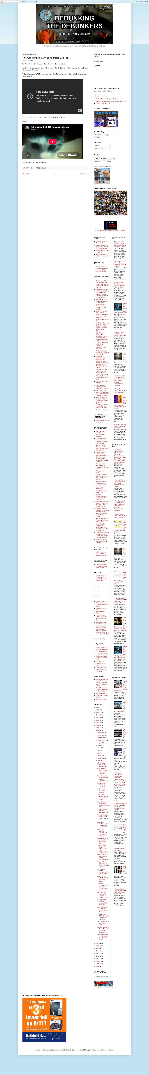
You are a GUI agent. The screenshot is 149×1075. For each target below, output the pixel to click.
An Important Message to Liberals (101, 790)
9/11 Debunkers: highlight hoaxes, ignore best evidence (102, 386)
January (100, 761)
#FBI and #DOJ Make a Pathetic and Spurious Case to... (103, 771)
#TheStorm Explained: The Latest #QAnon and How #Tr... (102, 825)
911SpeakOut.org (101, 667)
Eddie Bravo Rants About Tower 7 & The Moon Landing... (103, 930)
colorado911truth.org (102, 654)
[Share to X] (41, 168)
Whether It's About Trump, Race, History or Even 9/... (102, 817)
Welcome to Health (101, 699)
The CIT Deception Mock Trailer (101, 491)
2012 (97, 956)
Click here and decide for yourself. (102, 421)
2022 (97, 720)
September (101, 740)
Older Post (84, 174)
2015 (97, 948)
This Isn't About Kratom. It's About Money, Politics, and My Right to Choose (120, 244)
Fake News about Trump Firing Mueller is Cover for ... (103, 804)
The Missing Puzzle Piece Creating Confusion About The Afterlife (102, 604)
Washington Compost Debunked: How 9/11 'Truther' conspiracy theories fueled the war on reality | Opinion (102, 327)
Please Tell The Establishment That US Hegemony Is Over (101, 618)
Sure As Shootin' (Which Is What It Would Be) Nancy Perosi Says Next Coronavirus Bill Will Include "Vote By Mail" (102, 630)
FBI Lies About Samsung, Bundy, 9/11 (101, 764)
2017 (97, 943)
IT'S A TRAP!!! (125, 868)
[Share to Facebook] (43, 168)
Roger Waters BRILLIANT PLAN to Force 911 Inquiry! (120, 390)
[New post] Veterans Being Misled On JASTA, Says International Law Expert (120, 483)
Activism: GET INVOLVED (125, 752)
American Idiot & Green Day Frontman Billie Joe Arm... (102, 909)
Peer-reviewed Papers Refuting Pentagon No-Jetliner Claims (102, 466)
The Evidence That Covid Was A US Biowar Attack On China (101, 611)
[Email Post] (32, 167)
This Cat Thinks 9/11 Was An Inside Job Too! (102, 810)
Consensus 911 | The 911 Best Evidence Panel (102, 657)
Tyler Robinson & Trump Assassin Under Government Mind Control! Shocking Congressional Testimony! (119, 380)
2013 (97, 953)
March (100, 755)
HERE (96, 56)
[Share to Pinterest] (45, 168)
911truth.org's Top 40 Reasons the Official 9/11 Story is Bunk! (102, 246)
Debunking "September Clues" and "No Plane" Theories (101, 497)
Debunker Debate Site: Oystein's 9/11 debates (101, 541)
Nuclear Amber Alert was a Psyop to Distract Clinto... (102, 895)
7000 (97, 707)
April (99, 753)
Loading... (97, 586)
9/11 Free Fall (100, 661)
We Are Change (100, 693)
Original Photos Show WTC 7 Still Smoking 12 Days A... (103, 864)
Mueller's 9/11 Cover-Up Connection (101, 785)
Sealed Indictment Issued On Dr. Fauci (101, 623)
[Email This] (37, 168)
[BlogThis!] (39, 168)
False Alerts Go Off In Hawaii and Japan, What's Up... (102, 841)
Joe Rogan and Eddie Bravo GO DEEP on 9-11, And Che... (103, 917)
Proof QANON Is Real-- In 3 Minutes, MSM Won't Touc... (102, 902)
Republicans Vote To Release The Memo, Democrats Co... (103, 778)
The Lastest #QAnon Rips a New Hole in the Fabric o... (103, 797)
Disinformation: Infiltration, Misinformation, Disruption (100, 434)
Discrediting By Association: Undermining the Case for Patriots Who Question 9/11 (102, 527)
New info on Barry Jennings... (119, 849)
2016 (97, 946)
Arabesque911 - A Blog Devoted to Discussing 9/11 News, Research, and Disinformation (102, 447)
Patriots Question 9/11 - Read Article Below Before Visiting (102, 520)
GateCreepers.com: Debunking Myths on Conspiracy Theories (102, 399)
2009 (97, 964)
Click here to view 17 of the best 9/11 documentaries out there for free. (102, 578)
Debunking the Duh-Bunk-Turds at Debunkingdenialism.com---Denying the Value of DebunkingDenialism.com (102, 316)
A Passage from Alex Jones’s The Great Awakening (120, 426)
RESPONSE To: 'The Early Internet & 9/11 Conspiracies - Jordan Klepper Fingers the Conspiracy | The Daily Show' (102, 304)
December (101, 732)
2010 (97, 961)
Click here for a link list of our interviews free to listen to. (101, 566)
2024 (97, 715)
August (100, 743)
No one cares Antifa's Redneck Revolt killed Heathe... (103, 871)
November (101, 735)
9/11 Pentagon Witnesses (100, 487)
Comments (100, 149)
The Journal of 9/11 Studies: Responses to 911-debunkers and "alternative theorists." (102, 393)
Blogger (111, 1050)
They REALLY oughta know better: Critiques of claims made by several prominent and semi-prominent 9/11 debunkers (102, 293)
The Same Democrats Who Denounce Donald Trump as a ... (103, 887)
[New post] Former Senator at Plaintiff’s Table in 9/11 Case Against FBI (120, 600)
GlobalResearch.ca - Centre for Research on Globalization (102, 689)
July (99, 745)
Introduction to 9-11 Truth (103, 103)
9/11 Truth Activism (101, 651)
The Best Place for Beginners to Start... (107, 99)
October (100, 738)
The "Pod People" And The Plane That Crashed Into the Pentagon (102, 477)
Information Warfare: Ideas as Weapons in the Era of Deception (102, 440)
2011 (97, 958)
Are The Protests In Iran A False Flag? (103, 923)
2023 (97, 717)
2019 (97, 728)
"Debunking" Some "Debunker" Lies (101, 242)
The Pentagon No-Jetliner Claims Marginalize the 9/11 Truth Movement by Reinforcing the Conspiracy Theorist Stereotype (102, 456)
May (99, 750)
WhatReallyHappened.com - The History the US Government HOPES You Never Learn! (102, 682)
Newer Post (26, 174)
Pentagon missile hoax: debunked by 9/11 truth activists (101, 483)
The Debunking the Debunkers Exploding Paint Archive (102, 352)
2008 (97, 966)
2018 (97, 730)
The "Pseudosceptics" (124, 732)
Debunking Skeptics (102, 410)
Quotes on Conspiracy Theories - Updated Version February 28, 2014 (102, 405)
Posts (98, 145)
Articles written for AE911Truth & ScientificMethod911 (102, 553)
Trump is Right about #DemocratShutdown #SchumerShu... (103, 849)
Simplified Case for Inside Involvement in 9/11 (102, 256)
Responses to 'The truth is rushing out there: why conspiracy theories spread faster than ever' (102, 284)
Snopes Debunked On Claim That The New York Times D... (103, 937)
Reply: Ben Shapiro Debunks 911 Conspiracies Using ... (102, 833)
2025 (97, 712)
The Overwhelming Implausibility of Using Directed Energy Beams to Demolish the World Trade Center (102, 512)
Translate (108, 161)
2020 (97, 725)
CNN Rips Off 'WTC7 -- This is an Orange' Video (102, 879)
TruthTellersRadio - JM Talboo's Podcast (102, 648)
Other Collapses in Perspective (125, 828)
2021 (97, 722)
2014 (97, 951)
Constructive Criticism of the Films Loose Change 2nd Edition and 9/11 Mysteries (102, 535)
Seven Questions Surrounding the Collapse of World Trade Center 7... (119, 285)
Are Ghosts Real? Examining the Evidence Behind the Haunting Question (120, 335)
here (112, 91)
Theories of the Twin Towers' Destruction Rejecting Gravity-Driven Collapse (102, 504)
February (100, 758)
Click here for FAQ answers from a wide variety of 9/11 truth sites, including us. (102, 269)
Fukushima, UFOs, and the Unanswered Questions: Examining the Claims (120, 264)
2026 (97, 710)
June (99, 748)
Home (55, 174)
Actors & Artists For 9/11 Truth (101, 670)
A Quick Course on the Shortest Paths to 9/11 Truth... (111, 101)
